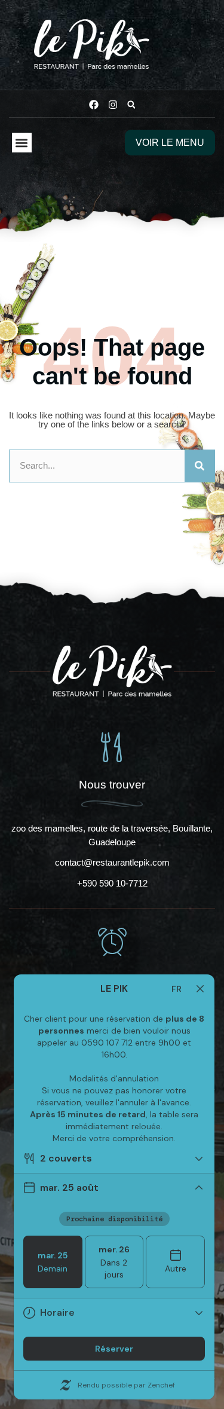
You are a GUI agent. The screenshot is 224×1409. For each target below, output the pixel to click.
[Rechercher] (199, 466)
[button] (131, 105)
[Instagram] (112, 104)
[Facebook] (93, 104)
